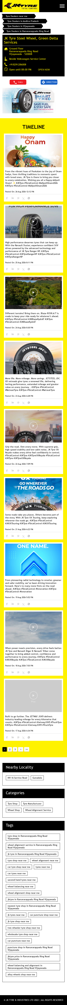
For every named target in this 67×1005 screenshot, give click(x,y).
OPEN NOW (44, 69)
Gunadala (37, 777)
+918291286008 (17, 64)
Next (20, 749)
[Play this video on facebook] (33, 223)
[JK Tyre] (20, 6)
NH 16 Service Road (17, 777)
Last (26, 749)
